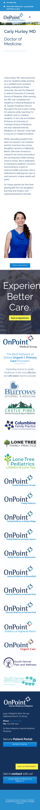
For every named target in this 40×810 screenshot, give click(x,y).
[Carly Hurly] (20, 207)
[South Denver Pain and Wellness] (20, 654)
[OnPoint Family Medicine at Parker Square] (20, 526)
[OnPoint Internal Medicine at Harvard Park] (20, 581)
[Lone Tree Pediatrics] (20, 453)
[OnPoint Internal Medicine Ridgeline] (18, 696)
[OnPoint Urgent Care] (20, 636)
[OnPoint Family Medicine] (20, 490)
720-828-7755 (16, 721)
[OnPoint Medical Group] (20, 335)
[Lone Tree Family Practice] (20, 435)
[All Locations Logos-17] (20, 399)
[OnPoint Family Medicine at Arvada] (20, 472)
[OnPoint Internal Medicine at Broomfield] (20, 563)
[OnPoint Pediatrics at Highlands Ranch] (20, 618)
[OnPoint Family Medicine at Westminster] (20, 544)
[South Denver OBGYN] (20, 672)
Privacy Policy (22, 802)
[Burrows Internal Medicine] (20, 381)
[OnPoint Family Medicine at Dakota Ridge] (20, 508)
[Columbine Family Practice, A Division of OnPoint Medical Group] (20, 417)
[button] (27, 766)
